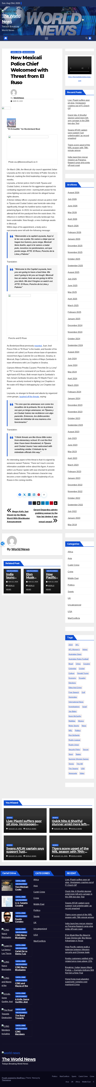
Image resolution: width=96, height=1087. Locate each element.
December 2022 (75, 485)
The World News (19, 1059)
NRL (70, 730)
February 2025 (74, 312)
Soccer (85, 749)
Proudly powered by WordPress (13, 1078)
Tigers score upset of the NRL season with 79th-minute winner (79, 148)
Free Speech (74, 692)
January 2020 (74, 518)
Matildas (72, 721)
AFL (77, 645)
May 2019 (72, 525)
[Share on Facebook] (20, 495)
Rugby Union (74, 745)
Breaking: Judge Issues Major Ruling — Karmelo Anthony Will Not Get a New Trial (79, 970)
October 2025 (74, 259)
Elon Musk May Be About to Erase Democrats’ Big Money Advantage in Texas (78, 938)
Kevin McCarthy (75, 716)
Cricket (81, 669)
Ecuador (82, 678)
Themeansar (6, 1080)
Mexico (81, 721)
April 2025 (72, 299)
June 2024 (72, 365)
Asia (70, 558)
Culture (71, 673)
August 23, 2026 (15, 828)
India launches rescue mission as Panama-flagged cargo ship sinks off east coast (79, 926)
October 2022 (74, 498)
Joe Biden (72, 711)
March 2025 (73, 305)
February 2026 (74, 232)
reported (38, 346)
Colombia (72, 669)
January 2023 (74, 478)
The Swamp (73, 769)
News (84, 726)
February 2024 (74, 392)
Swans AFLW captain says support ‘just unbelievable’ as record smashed (78, 906)
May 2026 (72, 212)
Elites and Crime (75, 688)
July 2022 (72, 511)
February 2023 (74, 471)
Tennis (71, 764)
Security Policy (74, 749)
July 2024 (72, 359)
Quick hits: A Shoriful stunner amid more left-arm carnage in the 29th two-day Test (78, 894)
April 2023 (72, 458)
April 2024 (72, 378)
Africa (70, 552)
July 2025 (72, 279)
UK (69, 598)
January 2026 (74, 239)
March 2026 (73, 226)
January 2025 (74, 319)
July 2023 (72, 438)
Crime (70, 572)
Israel (84, 707)
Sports (71, 592)
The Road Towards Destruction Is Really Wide (22, 1019)
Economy (72, 678)
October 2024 (74, 339)
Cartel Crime (16, 52)
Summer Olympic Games (78, 759)
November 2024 (75, 332)
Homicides (73, 697)
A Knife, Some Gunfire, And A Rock (22, 1002)
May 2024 (72, 372)
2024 (71, 645)
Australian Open (75, 654)
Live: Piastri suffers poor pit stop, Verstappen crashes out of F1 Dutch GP (79, 882)
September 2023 (75, 425)
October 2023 (74, 418)
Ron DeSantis (74, 735)
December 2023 (75, 405)
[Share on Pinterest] (39, 495)
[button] (87, 38)
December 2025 (75, 246)
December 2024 (75, 325)
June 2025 (72, 286)
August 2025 (73, 272)
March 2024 (73, 385)
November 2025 (75, 252)
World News (19, 98)
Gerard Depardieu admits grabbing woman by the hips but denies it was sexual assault (46, 515)
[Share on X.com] (24, 495)
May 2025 (72, 292)
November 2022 (75, 491)
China (78, 664)
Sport (71, 754)
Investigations (74, 707)
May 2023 (72, 452)
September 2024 (75, 345)
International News (76, 702)
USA (70, 611)
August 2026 (73, 193)
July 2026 (72, 199)
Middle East (73, 578)
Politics (71, 585)
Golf (83, 692)
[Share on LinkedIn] (29, 495)
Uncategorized (28, 52)
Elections (72, 683)
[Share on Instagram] (34, 495)
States (78, 754)
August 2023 (73, 432)
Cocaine (86, 664)
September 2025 (75, 266)
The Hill (80, 764)
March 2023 (73, 465)
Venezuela (73, 773)
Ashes (84, 649)
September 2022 (75, 505)
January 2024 (74, 398)
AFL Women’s (74, 649)
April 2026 (72, 219)
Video (82, 773)
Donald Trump (82, 673)
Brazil (71, 664)
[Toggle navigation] (46, 38)
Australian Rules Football (78, 659)
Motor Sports (74, 726)
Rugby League (74, 740)
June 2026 (72, 206)
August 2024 (73, 352)
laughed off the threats (29, 397)
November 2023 (75, 412)
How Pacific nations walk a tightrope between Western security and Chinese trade (77, 949)
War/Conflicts (74, 618)
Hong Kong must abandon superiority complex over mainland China (77, 982)
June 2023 (72, 445)
